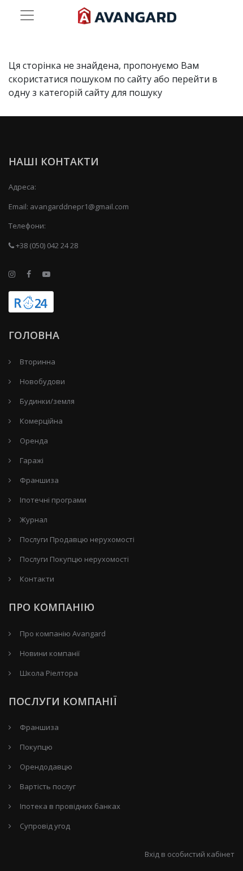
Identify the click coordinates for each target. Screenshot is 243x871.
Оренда (34, 441)
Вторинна (37, 362)
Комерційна (41, 421)
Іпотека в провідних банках (70, 806)
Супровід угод (45, 826)
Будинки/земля (47, 401)
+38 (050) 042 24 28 (46, 245)
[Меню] (27, 15)
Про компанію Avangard (63, 633)
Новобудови (42, 381)
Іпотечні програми (53, 500)
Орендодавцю (46, 767)
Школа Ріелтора (49, 673)
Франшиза (39, 480)
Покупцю (36, 747)
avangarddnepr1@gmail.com (79, 206)
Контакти (37, 579)
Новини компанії (50, 653)
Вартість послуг (48, 786)
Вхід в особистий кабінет (190, 854)
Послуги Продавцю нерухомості (77, 539)
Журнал (33, 519)
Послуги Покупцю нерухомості (74, 559)
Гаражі (32, 460)
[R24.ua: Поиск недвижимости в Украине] (31, 302)
